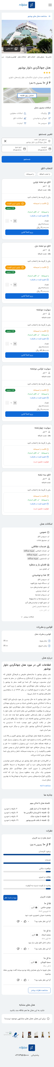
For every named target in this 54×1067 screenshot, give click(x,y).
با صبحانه (30, 174)
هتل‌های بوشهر (45, 693)
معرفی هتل (40, 57)
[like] (25, 921)
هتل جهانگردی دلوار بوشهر (26, 735)
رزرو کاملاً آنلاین (27, 232)
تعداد (46, 220)
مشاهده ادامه (45, 785)
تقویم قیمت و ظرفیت (38, 215)
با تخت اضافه (44, 174)
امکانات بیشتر (28, 617)
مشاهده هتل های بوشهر (37, 16)
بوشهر (39, 674)
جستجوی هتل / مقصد (40, 140)
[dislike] (18, 921)
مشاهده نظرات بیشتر (39, 990)
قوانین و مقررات (11, 57)
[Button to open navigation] (50, 5)
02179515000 (22, 1055)
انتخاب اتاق (31, 57)
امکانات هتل (22, 57)
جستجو (27, 159)
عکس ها (49, 57)
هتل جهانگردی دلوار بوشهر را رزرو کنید (22, 685)
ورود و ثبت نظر (10, 897)
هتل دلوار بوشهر (44, 699)
